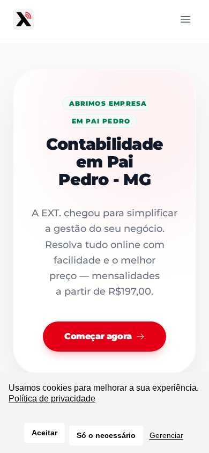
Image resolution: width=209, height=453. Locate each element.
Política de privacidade (52, 398)
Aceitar (44, 432)
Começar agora (98, 336)
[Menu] (185, 19)
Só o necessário (106, 435)
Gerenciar (166, 435)
